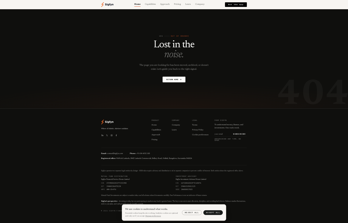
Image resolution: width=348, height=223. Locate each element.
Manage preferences (153, 216)
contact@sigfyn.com (115, 153)
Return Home (172, 79)
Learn (188, 4)
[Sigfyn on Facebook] (116, 135)
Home (137, 4)
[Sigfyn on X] (107, 135)
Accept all (213, 212)
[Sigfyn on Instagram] (111, 135)
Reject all (192, 212)
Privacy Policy (197, 130)
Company (199, 4)
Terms (194, 125)
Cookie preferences (200, 135)
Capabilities (150, 4)
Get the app (236, 4)
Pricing (177, 4)
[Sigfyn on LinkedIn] (102, 135)
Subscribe (239, 134)
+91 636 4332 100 (143, 153)
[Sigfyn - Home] (107, 4)
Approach (165, 4)
